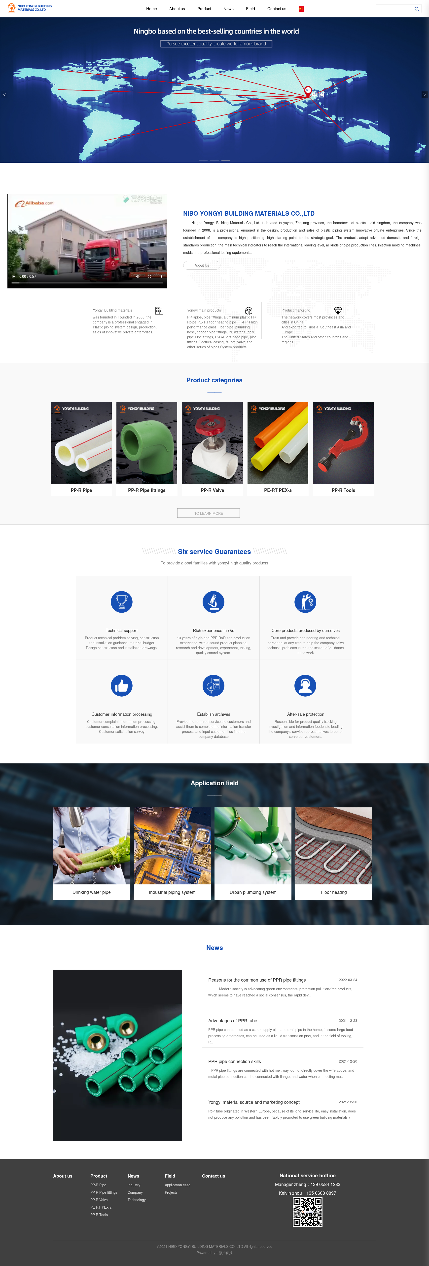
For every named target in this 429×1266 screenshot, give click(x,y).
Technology (137, 1199)
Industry (134, 1184)
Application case (177, 1184)
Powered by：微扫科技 (215, 1252)
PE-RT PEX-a (278, 490)
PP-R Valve (212, 490)
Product (204, 8)
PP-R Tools (343, 490)
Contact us (276, 8)
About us (177, 8)
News (228, 8)
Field (250, 8)
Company (135, 1192)
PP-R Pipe (81, 490)
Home (151, 8)
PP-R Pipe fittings (147, 490)
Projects (171, 1192)
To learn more (208, 513)
